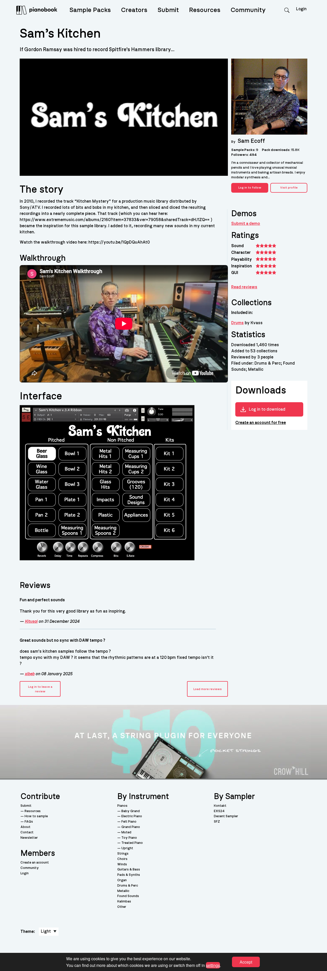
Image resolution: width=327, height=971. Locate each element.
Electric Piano (131, 816)
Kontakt (220, 806)
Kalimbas (124, 901)
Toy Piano (129, 837)
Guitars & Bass (128, 869)
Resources (204, 10)
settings (213, 965)
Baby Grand (130, 811)
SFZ (217, 821)
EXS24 (219, 811)
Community (248, 10)
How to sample (36, 816)
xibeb (29, 674)
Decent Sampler (226, 816)
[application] (124, 323)
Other (121, 907)
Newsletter (29, 837)
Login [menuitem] (301, 9)
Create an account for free (260, 423)
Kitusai (31, 621)
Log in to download (267, 409)
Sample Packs (90, 10)
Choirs (122, 859)
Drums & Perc (127, 885)
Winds (122, 864)
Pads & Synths (128, 875)
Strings (123, 853)
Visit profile (289, 187)
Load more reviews (207, 689)
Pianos (122, 806)
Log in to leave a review (40, 689)
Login (24, 873)
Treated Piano (132, 843)
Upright (127, 848)
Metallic (123, 891)
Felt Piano (128, 821)
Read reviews (244, 287)
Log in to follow (249, 187)
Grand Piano (130, 827)
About (25, 827)
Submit (168, 10)
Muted (126, 832)
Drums (237, 323)
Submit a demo (245, 224)
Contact (26, 832)
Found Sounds (128, 896)
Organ (122, 880)
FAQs (29, 821)
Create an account (34, 862)
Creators (134, 10)
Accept (246, 962)
